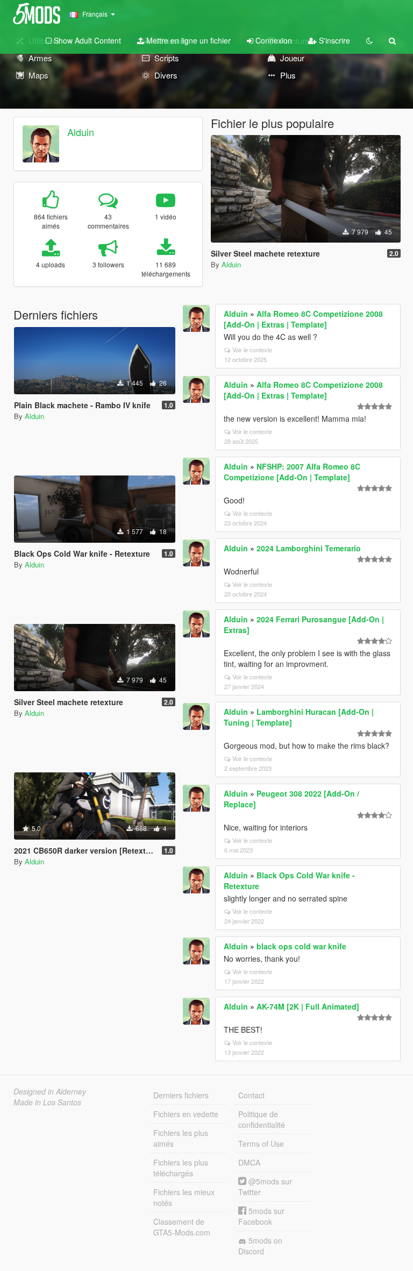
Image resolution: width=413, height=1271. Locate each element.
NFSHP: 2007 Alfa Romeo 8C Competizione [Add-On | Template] (292, 471)
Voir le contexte (252, 349)
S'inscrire (333, 40)
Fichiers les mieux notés (184, 1197)
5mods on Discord (260, 1245)
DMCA (249, 1162)
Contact (251, 1095)
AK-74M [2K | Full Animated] (308, 1006)
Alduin (80, 132)
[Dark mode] (369, 40)
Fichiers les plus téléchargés (180, 1167)
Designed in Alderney (49, 1091)
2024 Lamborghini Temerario (309, 548)
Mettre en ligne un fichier (187, 40)
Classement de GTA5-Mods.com (181, 1227)
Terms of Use (261, 1143)
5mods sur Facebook (261, 1216)
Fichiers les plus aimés (180, 1138)
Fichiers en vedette (185, 1114)
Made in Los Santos (47, 1102)
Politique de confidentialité (261, 1119)
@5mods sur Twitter (265, 1186)
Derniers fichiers (181, 1095)
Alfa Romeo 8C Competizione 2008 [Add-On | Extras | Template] (303, 319)
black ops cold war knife (301, 946)
